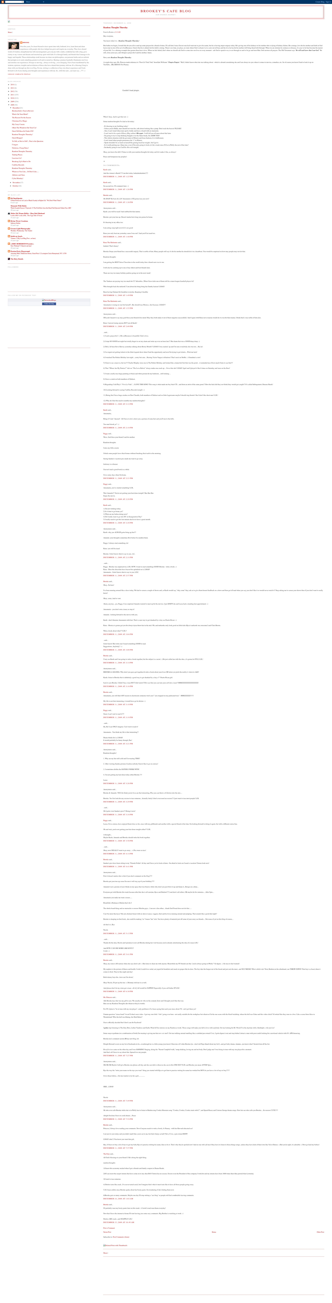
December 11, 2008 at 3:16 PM (118, 686)
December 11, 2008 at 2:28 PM (118, 499)
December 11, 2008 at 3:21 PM (118, 743)
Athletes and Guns (18, 175)
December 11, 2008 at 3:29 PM (118, 801)
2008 (13, 105)
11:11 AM (117, 32)
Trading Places (17, 154)
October (16, 186)
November (16, 182)
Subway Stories (15, 223)
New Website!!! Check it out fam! (21, 246)
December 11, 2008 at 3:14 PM (118, 662)
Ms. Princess (107, 997)
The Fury (106, 1154)
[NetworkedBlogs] (49, 300)
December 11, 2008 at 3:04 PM (118, 634)
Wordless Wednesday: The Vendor (21, 231)
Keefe (105, 169)
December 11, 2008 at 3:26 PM (118, 783)
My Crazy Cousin (18, 124)
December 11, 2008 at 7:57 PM (118, 1148)
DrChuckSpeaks (16, 198)
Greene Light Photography (20, 228)
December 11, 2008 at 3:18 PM (118, 704)
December (16, 108)
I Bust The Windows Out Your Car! (24, 127)
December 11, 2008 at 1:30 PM (118, 202)
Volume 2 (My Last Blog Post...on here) (23, 238)
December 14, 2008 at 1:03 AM (118, 1198)
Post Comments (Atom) (121, 1237)
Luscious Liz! (17, 158)
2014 (13, 84)
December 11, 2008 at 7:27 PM (118, 1055)
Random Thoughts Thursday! (22, 134)
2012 (13, 91)
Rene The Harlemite (110, 242)
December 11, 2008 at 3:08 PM (118, 650)
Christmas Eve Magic (19, 121)
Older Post (320, 1232)
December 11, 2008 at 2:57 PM (118, 575)
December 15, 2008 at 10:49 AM (118, 1222)
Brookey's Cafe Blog (166, 11)
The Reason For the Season (21, 117)
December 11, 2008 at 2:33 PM (118, 557)
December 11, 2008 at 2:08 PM (118, 326)
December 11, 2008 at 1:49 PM (118, 295)
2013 (13, 88)
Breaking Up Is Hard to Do (21, 161)
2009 (13, 101)
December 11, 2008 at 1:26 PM (118, 189)
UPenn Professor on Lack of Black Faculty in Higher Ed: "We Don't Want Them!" (36, 200)
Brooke (106, 195)
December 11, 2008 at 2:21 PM (118, 478)
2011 (13, 94)
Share (105, 1253)
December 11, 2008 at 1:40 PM (118, 236)
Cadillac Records (18, 165)
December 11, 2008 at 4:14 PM (118, 853)
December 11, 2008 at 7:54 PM (118, 1119)
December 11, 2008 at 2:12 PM (118, 404)
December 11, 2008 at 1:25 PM (118, 176)
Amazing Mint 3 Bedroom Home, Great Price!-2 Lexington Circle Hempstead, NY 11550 (38, 253)
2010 (13, 98)
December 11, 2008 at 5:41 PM (118, 954)
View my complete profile (19, 74)
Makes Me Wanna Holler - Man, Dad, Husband (28, 213)
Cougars (15, 144)
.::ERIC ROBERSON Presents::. (22, 243)
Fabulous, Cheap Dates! (20, 148)
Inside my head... (17, 236)
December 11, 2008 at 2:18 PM (118, 427)
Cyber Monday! (17, 178)
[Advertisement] (122, 1275)
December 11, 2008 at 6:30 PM (118, 991)
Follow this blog (49, 303)
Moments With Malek (18, 206)
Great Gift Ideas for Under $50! (22, 131)
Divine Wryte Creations (19, 221)
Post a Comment (109, 1228)
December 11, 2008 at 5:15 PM (118, 933)
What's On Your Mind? (20, 114)
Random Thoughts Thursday (115, 27)
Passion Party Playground (20, 251)
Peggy (105, 433)
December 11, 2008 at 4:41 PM (118, 866)
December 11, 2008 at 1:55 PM (118, 308)
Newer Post (107, 1232)
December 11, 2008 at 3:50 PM (118, 841)
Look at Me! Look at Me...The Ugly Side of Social (26, 215)
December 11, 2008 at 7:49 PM (118, 1101)
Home (214, 1232)
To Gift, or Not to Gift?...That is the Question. (28, 141)
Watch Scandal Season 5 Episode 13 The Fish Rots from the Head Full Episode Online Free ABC (41, 208)
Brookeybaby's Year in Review (23, 111)
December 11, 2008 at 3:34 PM (118, 814)
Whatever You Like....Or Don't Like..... (25, 171)
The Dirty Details (17, 259)
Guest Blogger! (17, 138)
